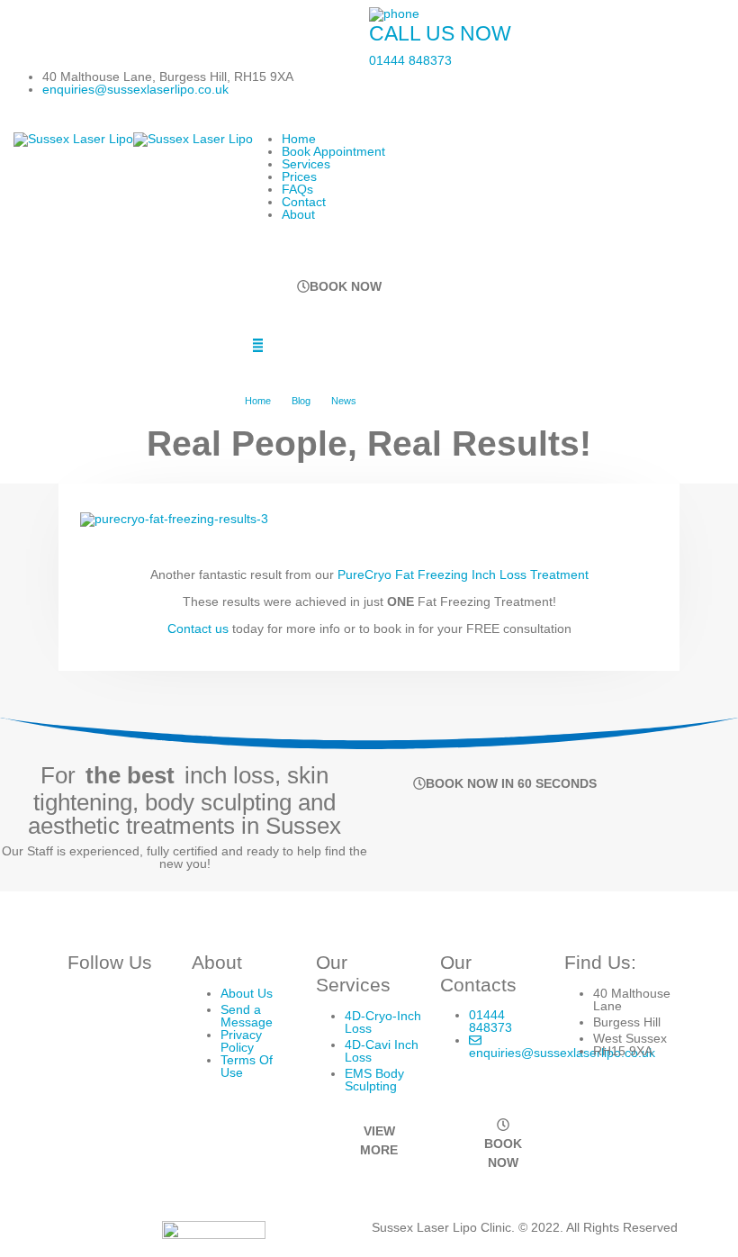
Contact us (199, 628)
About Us (246, 993)
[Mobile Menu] (258, 345)
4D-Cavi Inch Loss (381, 1050)
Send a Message (246, 1015)
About (298, 214)
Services (306, 164)
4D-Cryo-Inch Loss (383, 1021)
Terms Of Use (246, 1066)
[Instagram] (31, 24)
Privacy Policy (241, 1040)
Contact (304, 201)
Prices (299, 176)
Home (299, 138)
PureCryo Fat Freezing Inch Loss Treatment (463, 574)
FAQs (297, 189)
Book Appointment (333, 151)
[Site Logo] (133, 138)
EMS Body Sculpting (374, 1079)
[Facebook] (68, 24)
